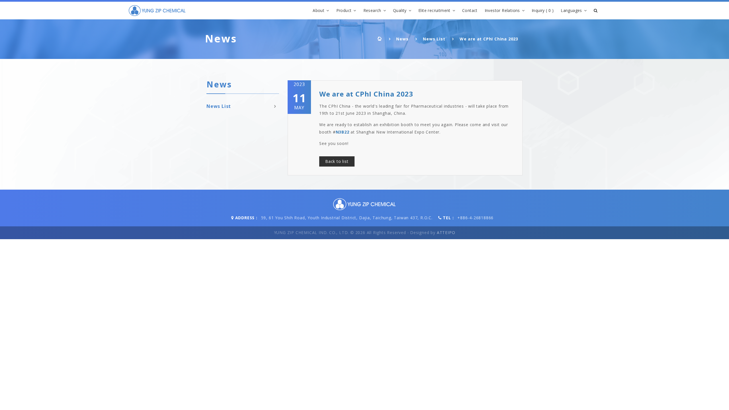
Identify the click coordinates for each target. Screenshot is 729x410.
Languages (571, 10)
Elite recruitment (434, 10)
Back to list (337, 161)
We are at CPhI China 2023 (489, 39)
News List (434, 39)
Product (344, 10)
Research (372, 10)
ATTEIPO (446, 232)
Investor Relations (502, 10)
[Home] (157, 10)
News (402, 39)
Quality (400, 10)
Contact (470, 10)
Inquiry (543, 10)
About (318, 10)
